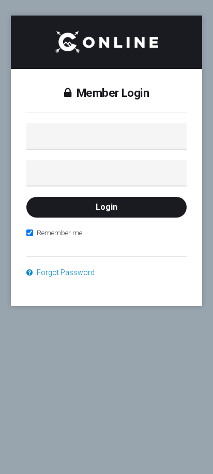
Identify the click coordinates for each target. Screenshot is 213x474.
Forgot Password (65, 272)
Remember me (59, 232)
